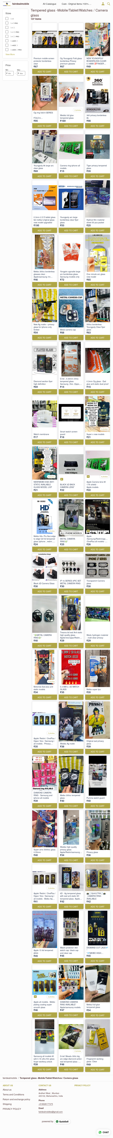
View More (10, 54)
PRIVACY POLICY (12, 1108)
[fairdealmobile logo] (7, 4)
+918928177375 (46, 1104)
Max (18, 70)
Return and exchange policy (16, 1099)
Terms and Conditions (13, 1094)
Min (7, 70)
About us (7, 1089)
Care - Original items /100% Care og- (77, 3)
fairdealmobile (20, 3)
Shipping (7, 1104)
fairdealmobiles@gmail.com (51, 1111)
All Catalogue (49, 3)
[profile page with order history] (103, 4)
